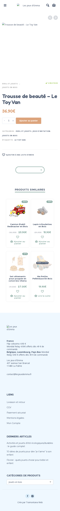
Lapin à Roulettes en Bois (42, 225)
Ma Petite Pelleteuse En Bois (42, 277)
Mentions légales (15, 418)
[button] (5, 5)
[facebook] (27, 496)
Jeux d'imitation (41, 131)
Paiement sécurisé (16, 412)
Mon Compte (13, 423)
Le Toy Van (20, 140)
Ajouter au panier (28, 120)
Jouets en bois (9, 87)
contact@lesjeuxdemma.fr (19, 374)
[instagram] (32, 496)
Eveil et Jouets (10, 84)
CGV (9, 407)
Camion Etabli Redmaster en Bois (17, 225)
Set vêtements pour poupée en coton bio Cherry (18, 278)
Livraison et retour (16, 402)
